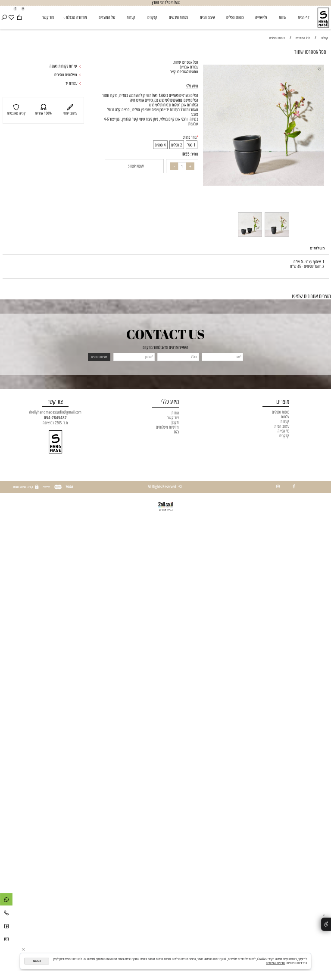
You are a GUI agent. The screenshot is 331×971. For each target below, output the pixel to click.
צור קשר (48, 17)
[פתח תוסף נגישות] (326, 924)
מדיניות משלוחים (167, 427)
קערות (131, 17)
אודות (282, 17)
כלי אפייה (261, 17)
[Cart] (19, 18)
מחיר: (194, 154)
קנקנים (152, 17)
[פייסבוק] (6, 927)
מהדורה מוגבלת (76, 17)
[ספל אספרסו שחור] (276, 236)
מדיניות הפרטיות (275, 963)
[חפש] (3, 18)
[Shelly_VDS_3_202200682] (250, 236)
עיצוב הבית (207, 17)
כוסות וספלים (235, 17)
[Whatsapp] (6, 900)
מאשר (36, 961)
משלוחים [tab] (317, 248)
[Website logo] (323, 17)
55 (187, 154)
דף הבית (303, 17)
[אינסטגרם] (6, 940)
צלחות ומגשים (178, 17)
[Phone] (6, 914)
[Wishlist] (11, 18)
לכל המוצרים (107, 17)
